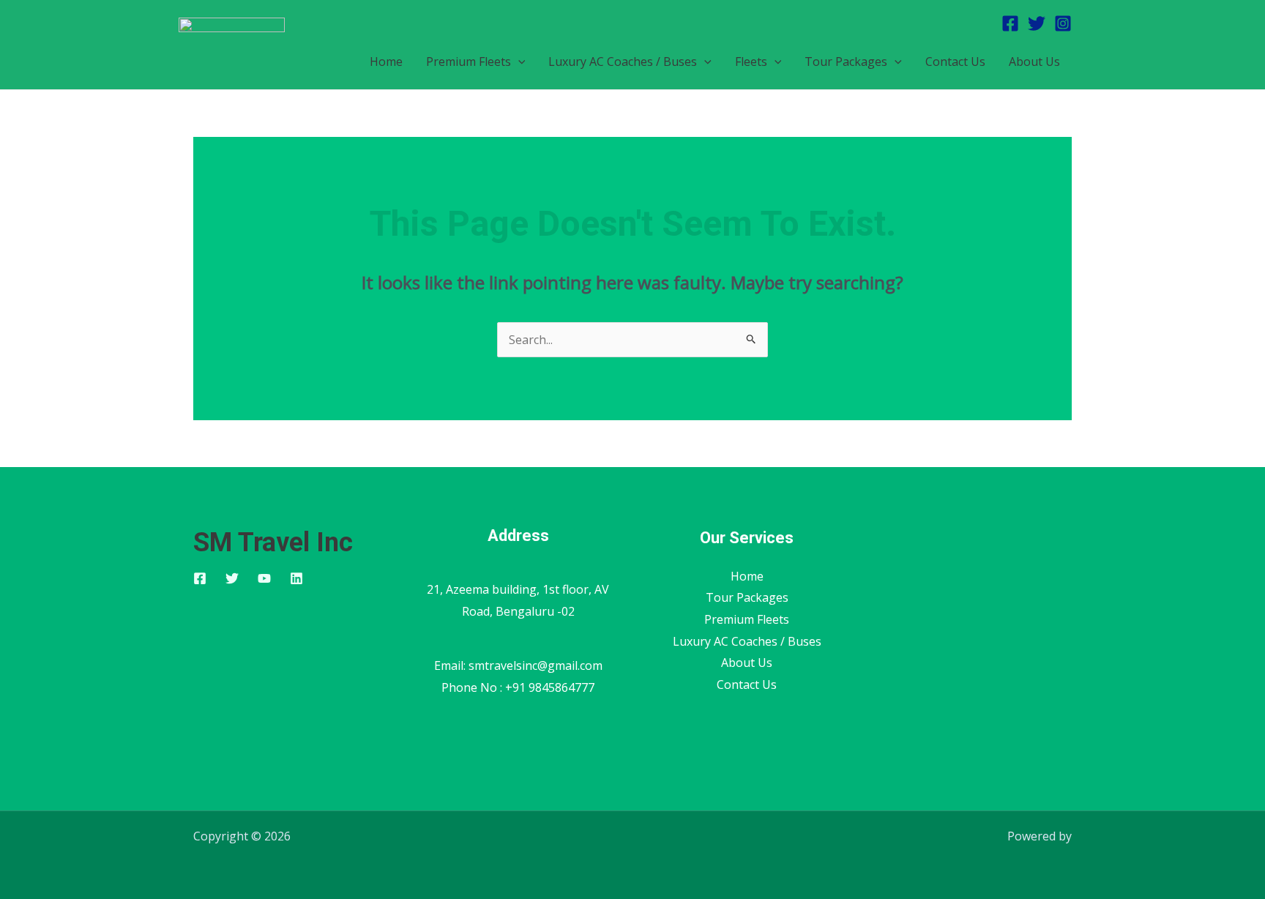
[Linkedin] (296, 578)
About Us (1034, 61)
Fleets (751, 61)
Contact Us (955, 61)
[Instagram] (1063, 23)
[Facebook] (1010, 23)
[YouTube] (264, 578)
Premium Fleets (468, 61)
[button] (518, 61)
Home (386, 61)
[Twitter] (1036, 23)
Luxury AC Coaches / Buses (622, 61)
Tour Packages (846, 61)
